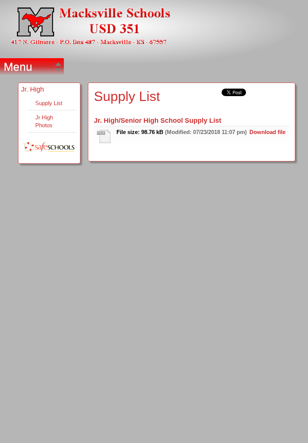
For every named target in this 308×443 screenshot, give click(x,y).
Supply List (48, 103)
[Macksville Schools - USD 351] (90, 26)
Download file (267, 132)
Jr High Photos (44, 121)
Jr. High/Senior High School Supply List (157, 120)
